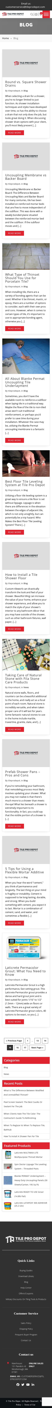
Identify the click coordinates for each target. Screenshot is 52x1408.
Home (5, 38)
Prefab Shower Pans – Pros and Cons (22, 773)
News (26, 687)
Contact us (26, 1340)
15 (10, 1047)
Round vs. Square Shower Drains (26, 83)
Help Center (26, 1287)
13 (37, 1040)
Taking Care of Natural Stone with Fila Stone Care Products (23, 678)
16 (17, 1047)
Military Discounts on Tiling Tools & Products (26, 1299)
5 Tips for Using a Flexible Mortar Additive (24, 870)
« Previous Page (14, 1040)
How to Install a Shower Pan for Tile (21, 1136)
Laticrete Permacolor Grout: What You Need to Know (25, 971)
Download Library (26, 1276)
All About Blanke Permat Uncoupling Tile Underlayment (25, 382)
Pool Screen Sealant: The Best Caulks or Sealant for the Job (23, 1104)
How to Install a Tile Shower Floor (21, 576)
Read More (14, 132)
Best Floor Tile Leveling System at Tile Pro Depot (25, 483)
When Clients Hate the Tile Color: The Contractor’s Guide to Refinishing (22, 1115)
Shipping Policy (26, 1328)
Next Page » (37, 1047)
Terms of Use (29, 1405)
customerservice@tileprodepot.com (25, 6)
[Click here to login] (36, 14)
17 (25, 1047)
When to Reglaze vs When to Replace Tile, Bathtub (24, 1127)
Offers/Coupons (26, 1293)
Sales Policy (26, 1323)
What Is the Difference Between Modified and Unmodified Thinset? (24, 1092)
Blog (26, 90)
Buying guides (26, 1270)
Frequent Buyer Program (26, 1334)
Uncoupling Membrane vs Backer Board (26, 177)
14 (45, 1040)
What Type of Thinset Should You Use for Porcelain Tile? (22, 277)
